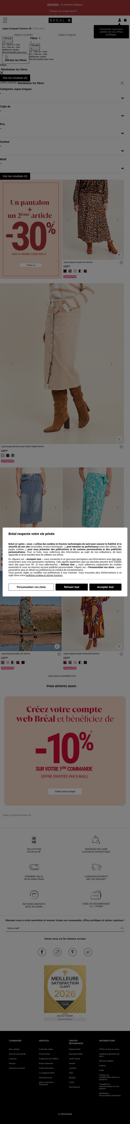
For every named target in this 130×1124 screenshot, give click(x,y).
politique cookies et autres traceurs (44, 575)
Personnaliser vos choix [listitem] (31, 587)
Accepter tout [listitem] (105, 587)
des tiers (116, 559)
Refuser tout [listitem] (71, 587)
